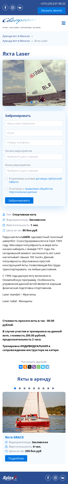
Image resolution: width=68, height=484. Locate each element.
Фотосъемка (14, 28)
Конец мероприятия (17, 165)
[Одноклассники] (25, 367)
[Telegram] (47, 367)
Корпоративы (26, 28)
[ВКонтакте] (21, 367)
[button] (27, 102)
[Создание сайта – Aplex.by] (10, 478)
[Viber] (34, 367)
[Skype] (43, 367)
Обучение (36, 28)
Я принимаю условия (35, 180)
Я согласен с (31, 190)
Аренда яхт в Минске (16, 36)
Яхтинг (5, 28)
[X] (29, 367)
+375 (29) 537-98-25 (52, 3)
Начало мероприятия (18, 151)
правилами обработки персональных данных (31, 190)
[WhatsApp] (38, 367)
